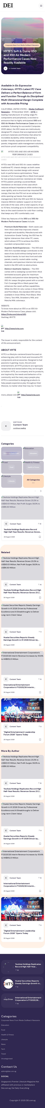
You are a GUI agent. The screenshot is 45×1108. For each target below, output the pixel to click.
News (3, 1044)
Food (3, 1030)
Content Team (14, 68)
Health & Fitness (7, 1035)
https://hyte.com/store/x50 (13, 314)
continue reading (19, 428)
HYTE (33, 112)
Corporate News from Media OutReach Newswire (22, 45)
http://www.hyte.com (14, 328)
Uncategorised (6, 1059)
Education (5, 1025)
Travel (3, 1054)
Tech (3, 1049)
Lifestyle (4, 1039)
